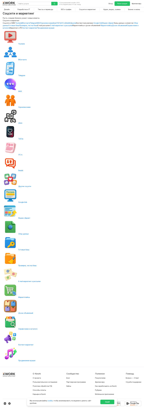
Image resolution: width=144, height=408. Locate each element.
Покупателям (100, 378)
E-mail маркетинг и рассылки (61, 25)
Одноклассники (46, 23)
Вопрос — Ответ (132, 378)
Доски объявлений (119, 25)
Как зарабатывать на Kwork (106, 386)
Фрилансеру (136, 3)
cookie (50, 401)
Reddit (67, 23)
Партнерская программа (76, 382)
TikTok (58, 23)
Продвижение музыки (45, 28)
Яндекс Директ (108, 23)
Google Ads (97, 23)
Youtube (18, 23)
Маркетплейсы (106, 25)
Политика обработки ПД (42, 386)
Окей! (107, 402)
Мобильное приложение (104, 394)
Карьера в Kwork (39, 394)
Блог (68, 378)
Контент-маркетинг (29, 28)
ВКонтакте (26, 23)
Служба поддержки (133, 382)
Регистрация (122, 3)
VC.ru (63, 23)
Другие (73, 23)
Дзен (54, 23)
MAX (38, 23)
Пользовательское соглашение (45, 382)
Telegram (33, 23)
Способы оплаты (39, 390)
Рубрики (98, 390)
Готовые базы (14, 25)
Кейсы (68, 386)
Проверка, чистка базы (28, 25)
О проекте (37, 378)
